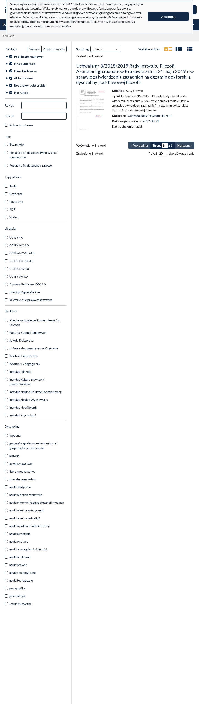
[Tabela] (189, 49)
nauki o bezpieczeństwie (25, 494)
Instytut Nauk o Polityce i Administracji (35, 392)
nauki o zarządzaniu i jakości (28, 549)
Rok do (9, 116)
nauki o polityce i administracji (29, 526)
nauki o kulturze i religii (24, 518)
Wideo (13, 217)
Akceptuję (168, 16)
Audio (13, 186)
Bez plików (16, 144)
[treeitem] (36, 56)
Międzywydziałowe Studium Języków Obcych (34, 322)
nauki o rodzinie (19, 533)
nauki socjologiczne (22, 572)
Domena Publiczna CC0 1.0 (27, 284)
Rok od (9, 105)
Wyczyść (34, 49)
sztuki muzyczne (20, 604)
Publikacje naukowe (28, 56)
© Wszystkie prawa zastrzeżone (30, 300)
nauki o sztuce (18, 541)
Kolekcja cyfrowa (21, 125)
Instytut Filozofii (20, 371)
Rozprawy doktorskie (29, 85)
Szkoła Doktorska (21, 340)
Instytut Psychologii (22, 415)
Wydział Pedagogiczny (24, 364)
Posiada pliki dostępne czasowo (30, 165)
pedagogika (17, 588)
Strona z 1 (162, 145)
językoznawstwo (20, 463)
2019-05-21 (151, 121)
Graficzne (16, 194)
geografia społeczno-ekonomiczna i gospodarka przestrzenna (33, 445)
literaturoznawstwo (22, 471)
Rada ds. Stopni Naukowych (27, 332)
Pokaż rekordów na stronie (171, 153)
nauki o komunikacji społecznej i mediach (36, 502)
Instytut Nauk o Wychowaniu (28, 399)
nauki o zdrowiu (19, 557)
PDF (12, 209)
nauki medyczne (20, 487)
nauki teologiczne (21, 580)
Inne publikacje (24, 63)
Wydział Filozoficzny (23, 356)
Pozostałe (16, 201)
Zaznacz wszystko (54, 49)
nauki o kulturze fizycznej (26, 510)
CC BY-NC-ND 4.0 (21, 253)
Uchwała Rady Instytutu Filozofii (149, 115)
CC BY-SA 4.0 (18, 276)
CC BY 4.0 (16, 237)
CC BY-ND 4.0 (19, 268)
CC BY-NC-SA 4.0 (21, 261)
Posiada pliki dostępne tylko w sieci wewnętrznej (33, 155)
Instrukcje (21, 92)
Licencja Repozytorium (24, 292)
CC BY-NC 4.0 (19, 245)
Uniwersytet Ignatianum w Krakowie (33, 348)
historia (14, 456)
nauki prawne (18, 565)
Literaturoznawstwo (22, 479)
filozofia (15, 435)
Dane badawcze (25, 71)
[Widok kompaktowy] (178, 49)
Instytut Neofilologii (23, 407)
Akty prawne (23, 78)
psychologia (17, 596)
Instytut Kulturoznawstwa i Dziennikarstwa (27, 381)
